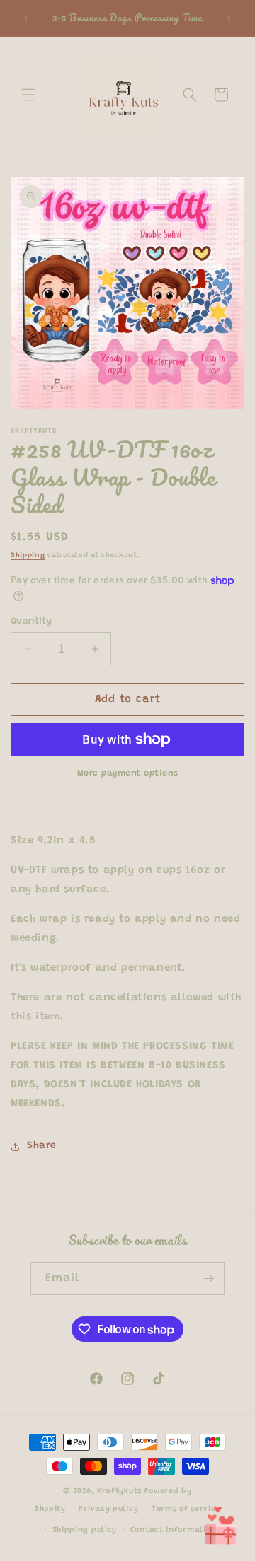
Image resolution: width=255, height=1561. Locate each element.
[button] (28, 94)
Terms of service (186, 1509)
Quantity (31, 621)
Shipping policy (85, 1530)
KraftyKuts (119, 1491)
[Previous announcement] (26, 18)
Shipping (28, 555)
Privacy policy (108, 1509)
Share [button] (42, 1146)
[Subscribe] (208, 1278)
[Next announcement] (228, 18)
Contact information (173, 1530)
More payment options (127, 773)
